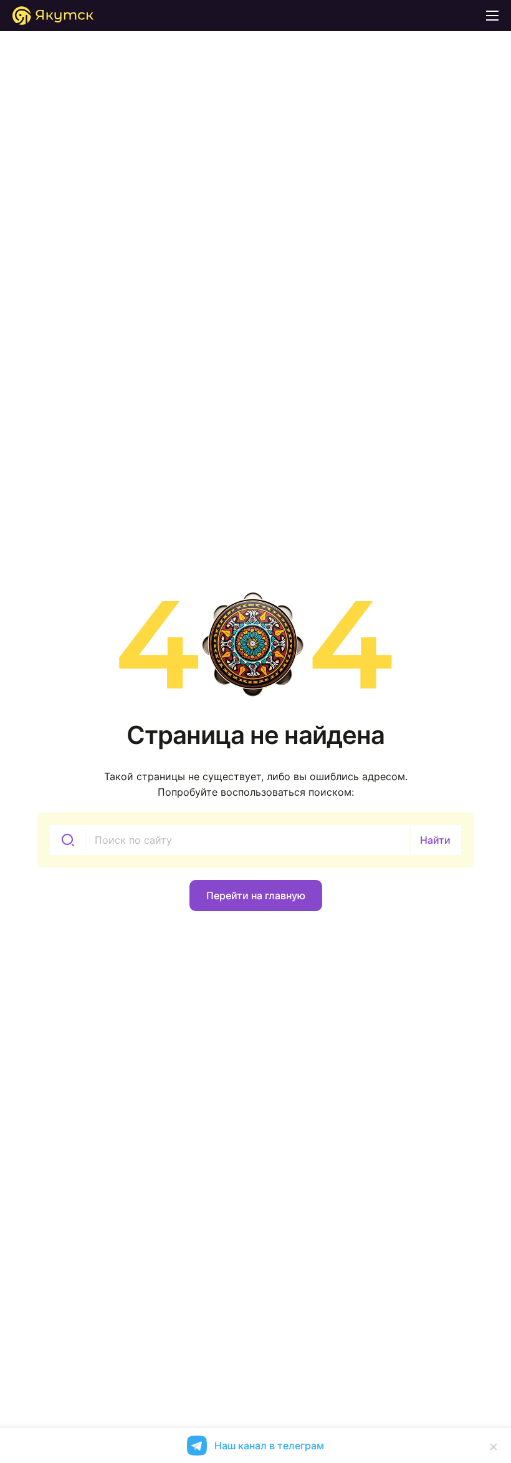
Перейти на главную (255, 895)
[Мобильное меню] (492, 15)
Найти (435, 840)
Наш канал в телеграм (269, 1445)
